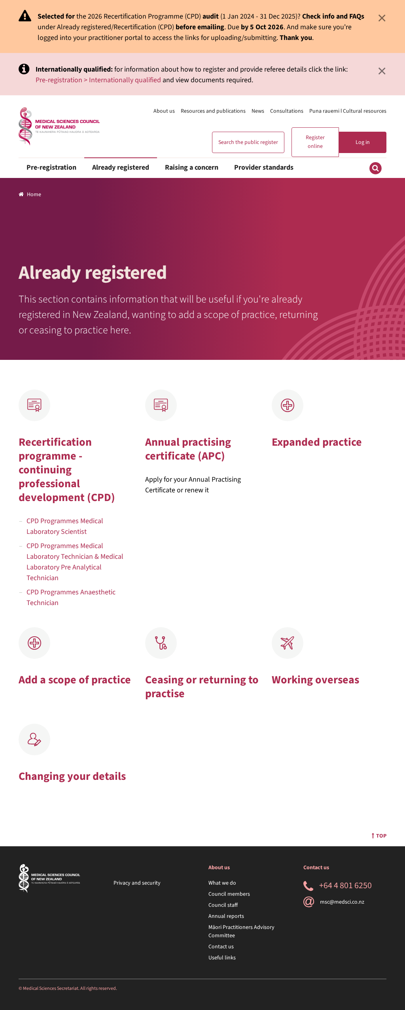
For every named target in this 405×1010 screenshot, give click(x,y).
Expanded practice (317, 442)
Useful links (222, 958)
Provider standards (263, 167)
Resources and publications (213, 111)
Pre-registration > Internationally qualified (98, 80)
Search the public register (248, 142)
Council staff (223, 905)
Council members (229, 894)
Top (381, 836)
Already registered (120, 167)
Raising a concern (191, 167)
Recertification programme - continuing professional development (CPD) (67, 469)
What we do (222, 883)
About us (164, 111)
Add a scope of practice (75, 680)
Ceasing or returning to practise (202, 687)
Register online (315, 142)
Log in (363, 142)
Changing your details (72, 776)
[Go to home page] (59, 126)
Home (34, 195)
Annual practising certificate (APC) (188, 449)
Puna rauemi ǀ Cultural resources (347, 111)
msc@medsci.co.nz (342, 902)
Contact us (221, 947)
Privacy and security (137, 883)
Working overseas (315, 680)
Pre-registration (51, 167)
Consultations (286, 111)
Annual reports (226, 916)
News (258, 111)
